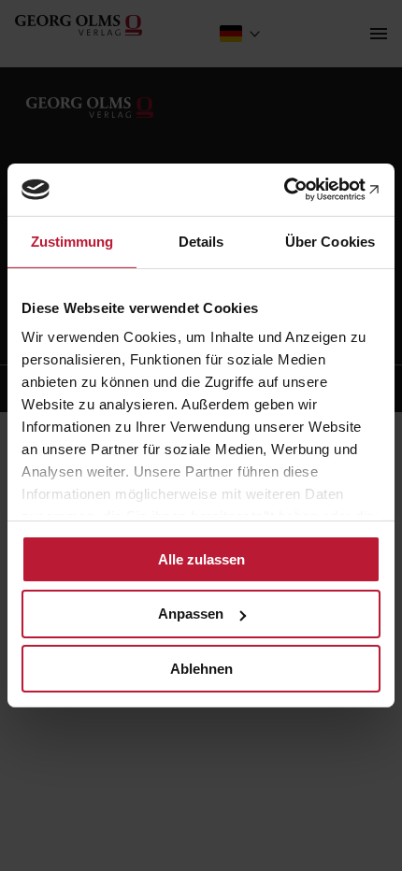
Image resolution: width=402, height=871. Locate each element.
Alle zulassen (201, 558)
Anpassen (190, 613)
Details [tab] (201, 241)
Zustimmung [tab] (72, 241)
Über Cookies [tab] (330, 241)
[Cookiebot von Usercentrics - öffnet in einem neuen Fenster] (298, 190)
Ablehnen (201, 669)
